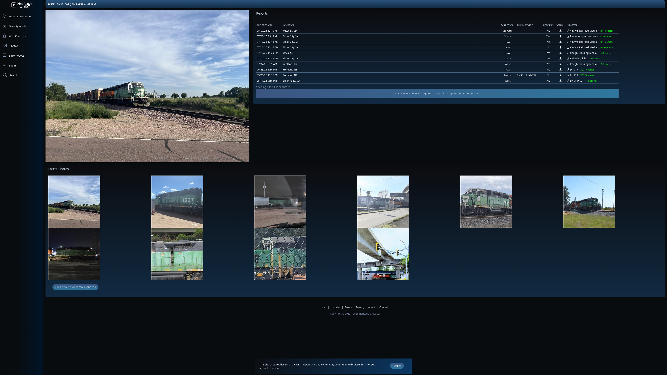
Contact (383, 307)
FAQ (324, 307)
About (371, 307)
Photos (14, 46)
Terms (348, 307)
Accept (397, 366)
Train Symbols (17, 26)
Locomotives (16, 55)
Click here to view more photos (75, 287)
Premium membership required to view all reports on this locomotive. (437, 93)
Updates (335, 307)
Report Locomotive (20, 16)
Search (14, 75)
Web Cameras (17, 36)
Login (12, 65)
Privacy (360, 307)
